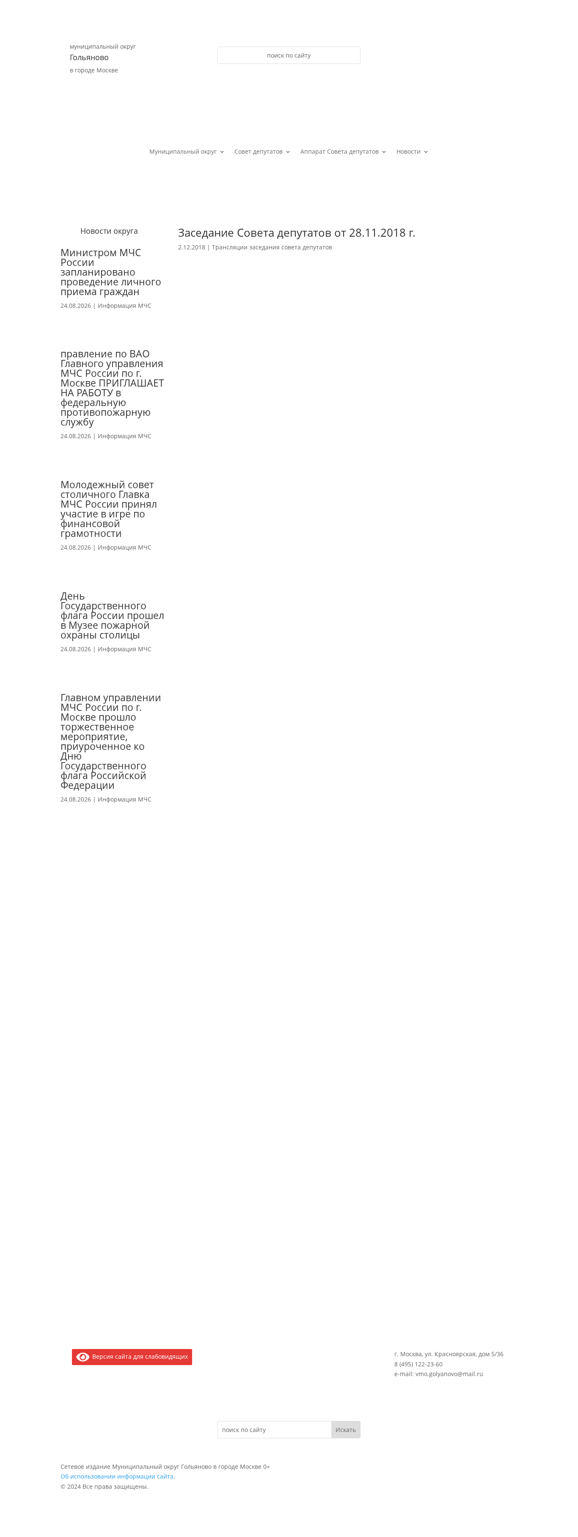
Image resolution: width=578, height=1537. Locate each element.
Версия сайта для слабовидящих (138, 1356)
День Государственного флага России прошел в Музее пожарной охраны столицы (112, 615)
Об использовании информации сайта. (118, 1476)
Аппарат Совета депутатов (339, 152)
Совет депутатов (258, 152)
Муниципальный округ (183, 152)
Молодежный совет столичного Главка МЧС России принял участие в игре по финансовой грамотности (109, 509)
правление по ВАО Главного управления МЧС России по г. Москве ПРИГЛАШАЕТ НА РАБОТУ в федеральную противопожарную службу (112, 387)
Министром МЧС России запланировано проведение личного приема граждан (111, 272)
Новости (408, 152)
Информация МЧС (124, 305)
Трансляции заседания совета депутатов (272, 247)
